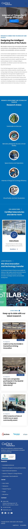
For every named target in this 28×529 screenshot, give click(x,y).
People (4, 491)
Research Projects (6, 488)
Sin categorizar (6, 341)
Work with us (5, 494)
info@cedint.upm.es (7, 509)
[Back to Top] (25, 526)
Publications (5, 486)
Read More (13, 249)
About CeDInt (5, 483)
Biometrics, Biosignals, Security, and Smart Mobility (14, 468)
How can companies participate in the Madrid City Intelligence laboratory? (13, 382)
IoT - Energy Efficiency (14, 294)
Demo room (14, 241)
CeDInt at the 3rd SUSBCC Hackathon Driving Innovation (13, 346)
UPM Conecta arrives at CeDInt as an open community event (12, 418)
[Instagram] (8, 513)
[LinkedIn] (2, 513)
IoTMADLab (14, 296)
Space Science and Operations (9, 470)
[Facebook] (5, 513)
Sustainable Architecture (8, 465)
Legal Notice (16, 525)
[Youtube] (11, 513)
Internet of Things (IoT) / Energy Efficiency (12, 473)
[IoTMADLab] (25, 303)
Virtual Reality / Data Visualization (10, 476)
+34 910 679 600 (7, 507)
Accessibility (23, 525)
